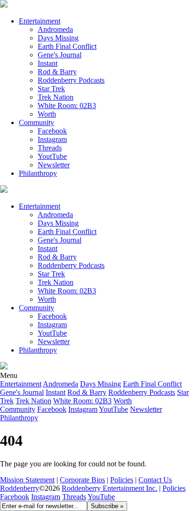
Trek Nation (55, 97)
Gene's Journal (59, 55)
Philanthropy (38, 173)
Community (36, 122)
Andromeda (55, 29)
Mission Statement (27, 480)
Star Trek (51, 89)
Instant (47, 63)
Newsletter (54, 165)
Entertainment (39, 21)
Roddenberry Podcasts (71, 80)
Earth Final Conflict (67, 46)
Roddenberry (19, 488)
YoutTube (52, 156)
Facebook (52, 131)
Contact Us (155, 480)
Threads (50, 148)
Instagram (52, 139)
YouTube (101, 497)
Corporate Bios (82, 480)
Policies (121, 480)
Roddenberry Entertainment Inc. (109, 488)
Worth (47, 114)
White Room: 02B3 (67, 106)
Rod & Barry (57, 72)
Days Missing (58, 38)
